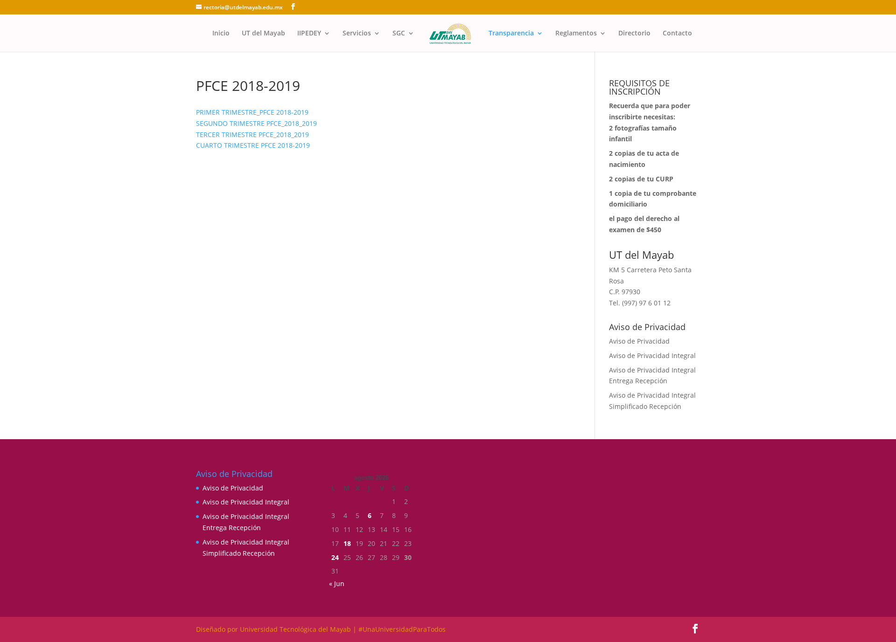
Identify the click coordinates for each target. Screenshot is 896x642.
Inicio (221, 33)
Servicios (357, 33)
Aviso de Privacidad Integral (652, 355)
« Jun (336, 583)
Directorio (634, 33)
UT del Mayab (263, 33)
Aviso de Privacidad (639, 341)
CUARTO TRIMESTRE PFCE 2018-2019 (253, 145)
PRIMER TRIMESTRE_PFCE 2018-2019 (252, 112)
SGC (398, 33)
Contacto (677, 33)
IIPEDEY (309, 33)
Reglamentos (576, 33)
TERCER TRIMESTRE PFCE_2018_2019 (252, 134)
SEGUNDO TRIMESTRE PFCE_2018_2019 (256, 123)
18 (347, 543)
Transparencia (511, 33)
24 (335, 557)
